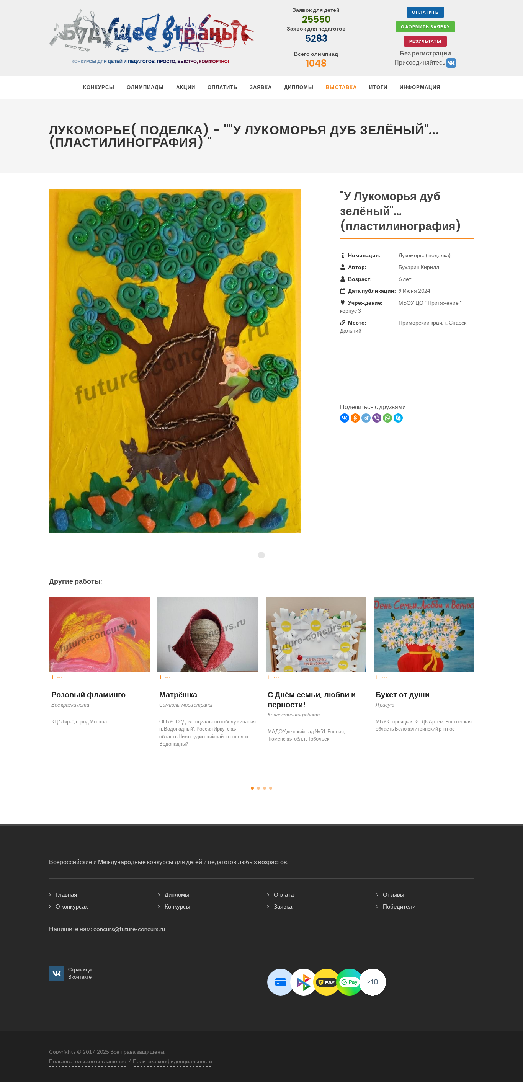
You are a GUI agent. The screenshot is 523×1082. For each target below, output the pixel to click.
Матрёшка (78, 694)
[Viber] (376, 418)
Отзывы (393, 894)
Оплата (284, 894)
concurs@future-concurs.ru (129, 928)
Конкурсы (177, 906)
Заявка (283, 906)
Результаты (425, 41)
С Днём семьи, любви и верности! (211, 699)
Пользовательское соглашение (87, 1061)
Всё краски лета (414, 694)
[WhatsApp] (387, 418)
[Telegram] (366, 418)
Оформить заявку (425, 26)
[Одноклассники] (355, 418)
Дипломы (177, 894)
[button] (252, 788)
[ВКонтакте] (344, 418)
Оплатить (425, 12)
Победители (399, 906)
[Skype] (398, 418)
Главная (66, 894)
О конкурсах (72, 906)
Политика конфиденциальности (172, 1061)
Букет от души (302, 694)
